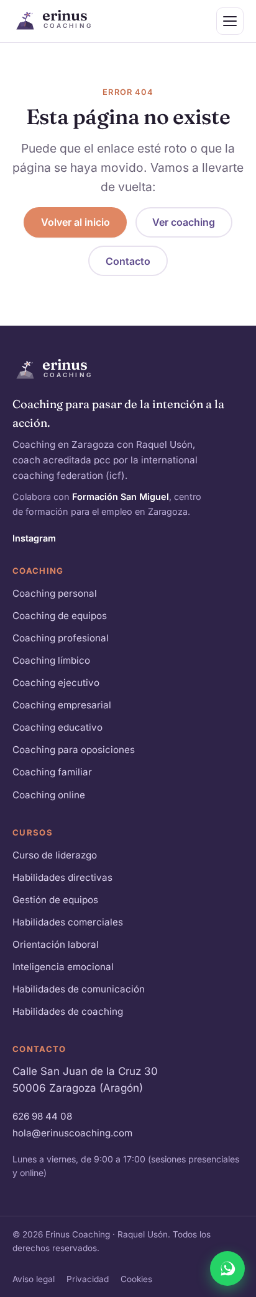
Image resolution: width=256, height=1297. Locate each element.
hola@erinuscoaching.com (72, 1133)
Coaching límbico (51, 660)
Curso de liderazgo (54, 855)
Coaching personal (54, 593)
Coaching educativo (57, 727)
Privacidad (87, 1279)
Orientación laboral (55, 944)
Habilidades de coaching (67, 1011)
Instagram (34, 538)
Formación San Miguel (120, 496)
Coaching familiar (52, 772)
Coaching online (48, 795)
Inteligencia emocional (63, 967)
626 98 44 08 (42, 1116)
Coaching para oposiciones (73, 749)
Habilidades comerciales (67, 922)
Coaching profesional (60, 638)
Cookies (136, 1279)
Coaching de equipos (59, 616)
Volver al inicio (75, 222)
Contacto (128, 261)
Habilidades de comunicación (78, 989)
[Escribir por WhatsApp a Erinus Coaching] (227, 1268)
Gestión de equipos (55, 900)
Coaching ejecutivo (55, 683)
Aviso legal (33, 1279)
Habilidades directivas (62, 877)
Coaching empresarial (61, 705)
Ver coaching (183, 222)
